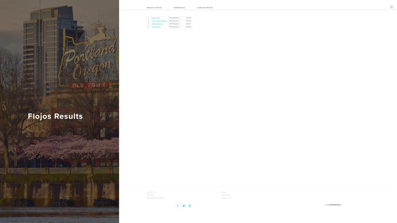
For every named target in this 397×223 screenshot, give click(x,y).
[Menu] (391, 7)
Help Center (151, 192)
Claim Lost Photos (205, 8)
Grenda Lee (156, 27)
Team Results (179, 8)
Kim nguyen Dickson (159, 21)
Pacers (223, 192)
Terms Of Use (226, 195)
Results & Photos (154, 8)
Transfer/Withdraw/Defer (156, 198)
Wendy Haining (157, 24)
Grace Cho (156, 18)
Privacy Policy (226, 198)
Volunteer (150, 195)
